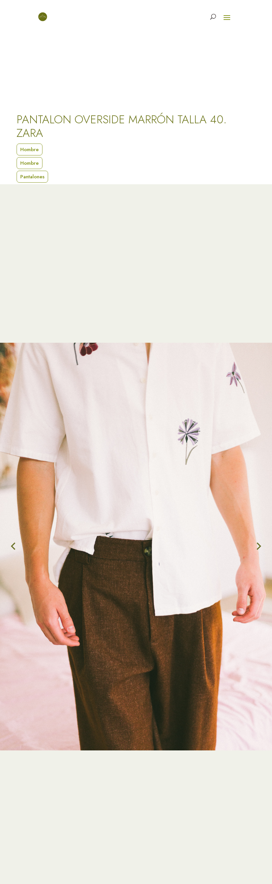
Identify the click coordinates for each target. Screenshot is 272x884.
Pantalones (32, 176)
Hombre (29, 149)
